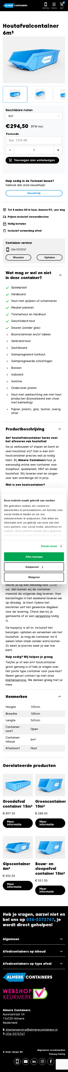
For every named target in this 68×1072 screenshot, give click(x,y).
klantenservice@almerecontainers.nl (32, 1029)
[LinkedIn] (34, 1061)
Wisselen (18, 257)
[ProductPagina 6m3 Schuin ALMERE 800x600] (15, 94)
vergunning (42, 616)
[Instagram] (42, 1061)
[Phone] (17, 1061)
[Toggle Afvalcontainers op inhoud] (34, 951)
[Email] (25, 1061)
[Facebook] (50, 1061)
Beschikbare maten (19, 110)
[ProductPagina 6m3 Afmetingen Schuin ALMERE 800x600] (40, 94)
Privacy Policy (57, 1054)
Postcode (12, 134)
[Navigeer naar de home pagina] (15, 5)
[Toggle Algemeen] (34, 939)
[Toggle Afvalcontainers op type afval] (34, 963)
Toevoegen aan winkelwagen (34, 160)
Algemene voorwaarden (51, 1050)
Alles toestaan (34, 556)
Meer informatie (14, 823)
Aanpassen (32, 566)
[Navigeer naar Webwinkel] (25, 995)
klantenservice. (16, 680)
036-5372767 (18, 249)
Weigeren (34, 577)
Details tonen (49, 546)
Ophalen (49, 257)
